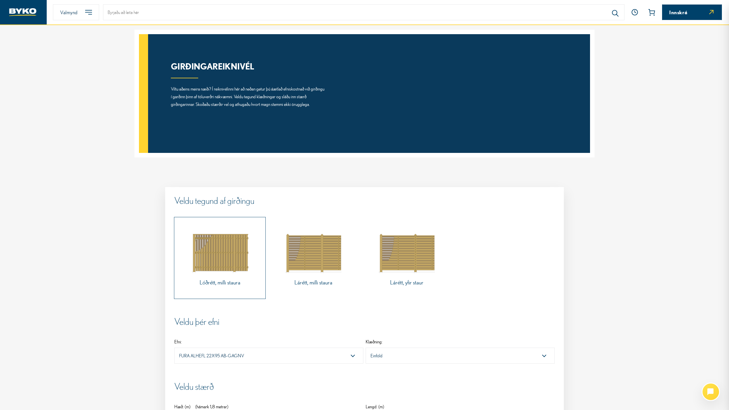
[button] (635, 12)
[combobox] (269, 355)
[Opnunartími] (635, 12)
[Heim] (23, 12)
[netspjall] (711, 392)
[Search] (615, 12)
